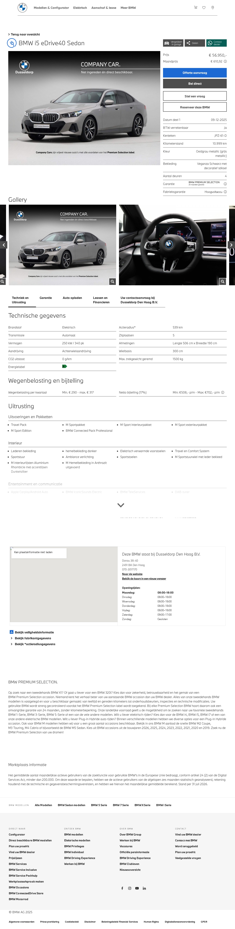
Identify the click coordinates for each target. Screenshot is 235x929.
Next (231, 245)
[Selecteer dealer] (213, 7)
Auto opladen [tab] (72, 298)
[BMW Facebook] (122, 889)
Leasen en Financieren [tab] (101, 300)
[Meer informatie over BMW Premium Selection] (225, 183)
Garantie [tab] (46, 298)
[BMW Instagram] (129, 889)
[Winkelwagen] (196, 7)
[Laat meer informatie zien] (117, 490)
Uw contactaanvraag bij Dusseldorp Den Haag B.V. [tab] (139, 300)
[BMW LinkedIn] (144, 889)
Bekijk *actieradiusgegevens (35, 644)
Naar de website (132, 574)
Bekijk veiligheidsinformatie (34, 632)
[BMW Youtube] (137, 889)
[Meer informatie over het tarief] (225, 61)
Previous (3, 245)
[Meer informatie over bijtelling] (222, 392)
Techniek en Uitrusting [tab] (20, 300)
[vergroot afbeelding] (84, 108)
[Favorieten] (204, 7)
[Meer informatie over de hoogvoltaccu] (225, 191)
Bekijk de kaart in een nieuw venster (144, 578)
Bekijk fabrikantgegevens (33, 638)
